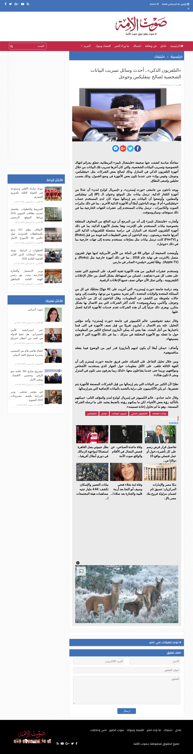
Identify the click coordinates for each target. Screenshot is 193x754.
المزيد (87, 45)
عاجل (163, 45)
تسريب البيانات (119, 413)
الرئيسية (175, 45)
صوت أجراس (35, 309)
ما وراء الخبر (121, 45)
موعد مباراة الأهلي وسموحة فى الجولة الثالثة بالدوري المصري (27, 192)
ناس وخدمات (98, 730)
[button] (77, 563)
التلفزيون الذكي (139, 413)
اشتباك (137, 45)
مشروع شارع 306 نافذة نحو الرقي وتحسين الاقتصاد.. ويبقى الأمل (27, 375)
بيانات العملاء (159, 413)
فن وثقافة (150, 45)
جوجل (104, 413)
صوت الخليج (116, 730)
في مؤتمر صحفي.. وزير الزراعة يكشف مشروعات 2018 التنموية (27, 395)
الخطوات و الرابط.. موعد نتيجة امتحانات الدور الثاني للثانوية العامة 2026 (27, 254)
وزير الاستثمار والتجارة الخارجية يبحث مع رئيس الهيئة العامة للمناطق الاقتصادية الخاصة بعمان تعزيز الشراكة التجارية (27, 279)
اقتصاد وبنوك (103, 45)
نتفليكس (92, 413)
